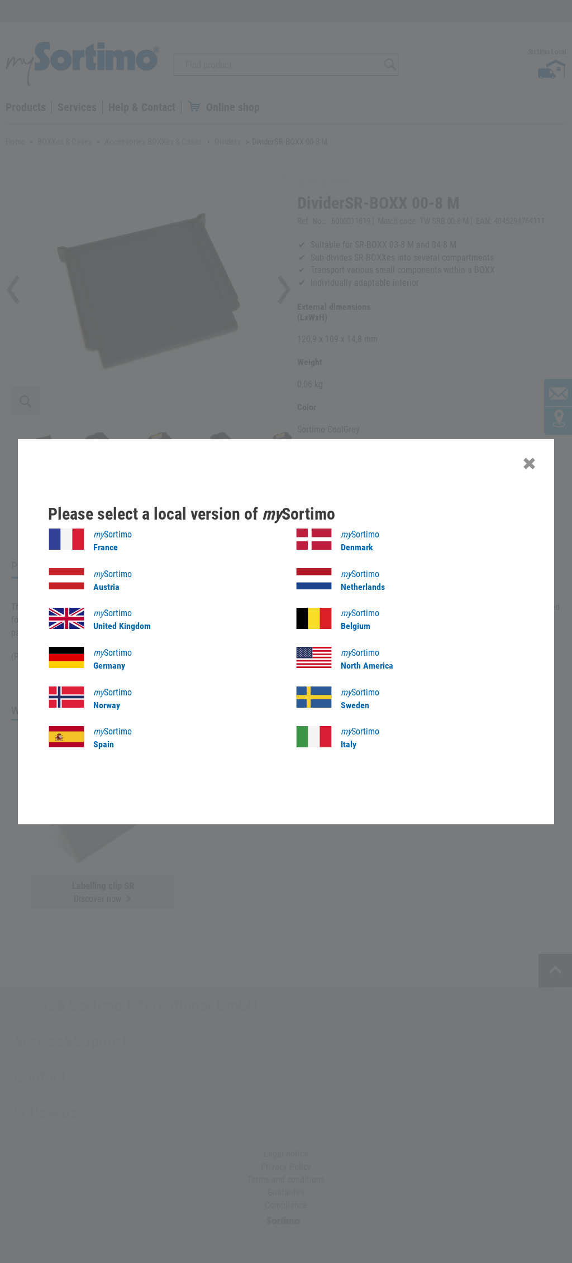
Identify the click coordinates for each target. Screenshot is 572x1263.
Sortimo (112, 541)
